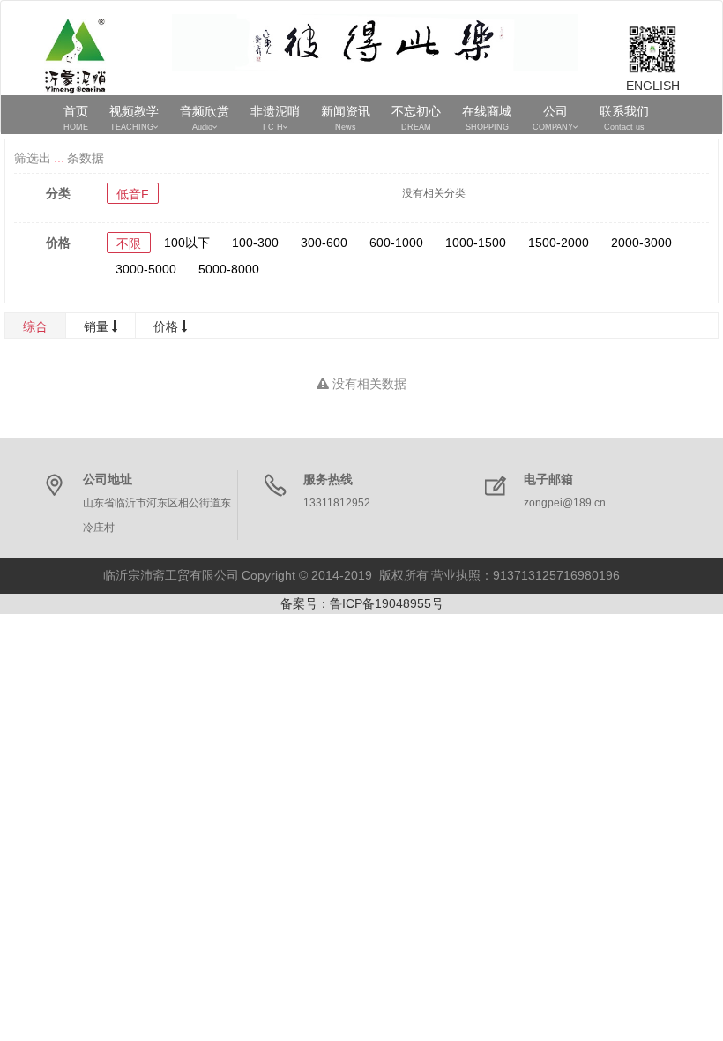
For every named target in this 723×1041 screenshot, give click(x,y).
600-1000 (396, 243)
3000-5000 (146, 269)
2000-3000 (641, 243)
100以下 (187, 243)
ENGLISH (652, 86)
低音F (132, 194)
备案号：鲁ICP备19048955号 (361, 603)
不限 (128, 243)
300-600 (324, 243)
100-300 (255, 243)
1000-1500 (475, 243)
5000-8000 (228, 269)
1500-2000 (558, 243)
